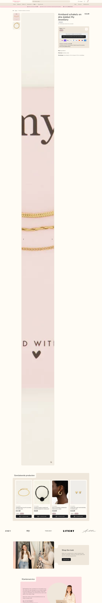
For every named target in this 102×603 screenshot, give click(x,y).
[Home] (13, 10)
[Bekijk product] (24, 492)
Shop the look (66, 559)
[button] (51, 1)
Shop (16, 10)
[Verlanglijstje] (84, 1)
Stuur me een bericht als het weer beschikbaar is (73, 36)
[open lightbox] (51, 462)
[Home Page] (16, 1)
